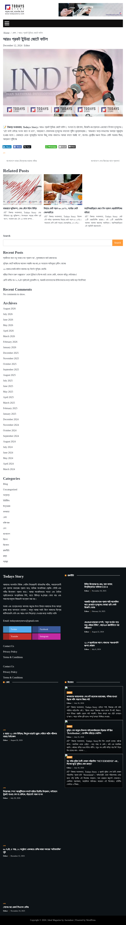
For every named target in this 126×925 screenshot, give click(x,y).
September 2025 (11, 369)
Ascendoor (69, 920)
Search (6, 235)
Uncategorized (10, 489)
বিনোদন (6, 545)
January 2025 (9, 413)
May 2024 (8, 458)
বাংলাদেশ (6, 534)
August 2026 (9, 308)
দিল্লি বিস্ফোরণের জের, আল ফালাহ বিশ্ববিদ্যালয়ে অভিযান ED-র (98, 585)
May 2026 (8, 325)
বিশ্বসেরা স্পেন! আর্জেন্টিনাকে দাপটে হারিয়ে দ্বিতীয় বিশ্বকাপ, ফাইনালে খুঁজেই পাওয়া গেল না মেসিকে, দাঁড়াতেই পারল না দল (30, 793)
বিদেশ (5, 539)
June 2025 (8, 386)
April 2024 (8, 463)
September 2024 (11, 436)
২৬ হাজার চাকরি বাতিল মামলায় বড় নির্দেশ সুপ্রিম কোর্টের (24, 269)
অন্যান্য (6, 495)
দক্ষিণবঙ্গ (6, 522)
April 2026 (8, 330)
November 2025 (11, 358)
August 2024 (9, 441)
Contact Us (8, 646)
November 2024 (11, 425)
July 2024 (8, 447)
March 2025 (9, 402)
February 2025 (10, 408)
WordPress (90, 920)
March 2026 (9, 336)
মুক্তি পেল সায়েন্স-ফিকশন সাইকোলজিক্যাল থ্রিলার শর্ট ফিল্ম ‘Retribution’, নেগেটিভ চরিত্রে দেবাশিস (89, 732)
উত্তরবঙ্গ (6, 506)
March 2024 (9, 469)
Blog (5, 484)
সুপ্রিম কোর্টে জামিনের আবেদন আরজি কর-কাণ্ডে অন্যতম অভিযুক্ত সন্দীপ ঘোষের (34, 263)
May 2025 (8, 391)
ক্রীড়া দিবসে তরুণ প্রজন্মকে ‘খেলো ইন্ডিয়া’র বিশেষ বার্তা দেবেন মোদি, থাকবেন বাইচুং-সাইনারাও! (40, 274)
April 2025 (8, 397)
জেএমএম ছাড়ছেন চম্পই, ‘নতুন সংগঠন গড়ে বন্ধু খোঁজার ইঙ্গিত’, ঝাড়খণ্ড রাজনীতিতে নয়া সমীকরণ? (101, 625)
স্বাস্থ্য (5, 561)
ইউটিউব (6, 500)
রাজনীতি (6, 550)
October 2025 (9, 364)
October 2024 (9, 430)
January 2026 (9, 347)
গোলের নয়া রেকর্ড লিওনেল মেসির (16, 907)
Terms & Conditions (13, 657)
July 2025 (8, 380)
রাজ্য (5, 556)
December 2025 (11, 353)
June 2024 (8, 452)
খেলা (5, 517)
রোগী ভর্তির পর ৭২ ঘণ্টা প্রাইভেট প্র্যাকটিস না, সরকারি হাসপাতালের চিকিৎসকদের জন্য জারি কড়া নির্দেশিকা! (44, 280)
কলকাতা (6, 511)
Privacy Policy (10, 651)
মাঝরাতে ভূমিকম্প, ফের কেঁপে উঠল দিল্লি (20, 208)
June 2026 (8, 319)
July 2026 (8, 314)
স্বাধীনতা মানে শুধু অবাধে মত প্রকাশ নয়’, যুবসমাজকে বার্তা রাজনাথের (30, 258)
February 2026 (10, 341)
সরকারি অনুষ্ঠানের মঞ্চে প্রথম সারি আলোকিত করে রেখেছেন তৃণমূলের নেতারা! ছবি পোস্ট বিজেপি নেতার (101, 604)
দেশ (4, 153)
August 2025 (9, 375)
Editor (27, 45)
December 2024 (11, 419)
